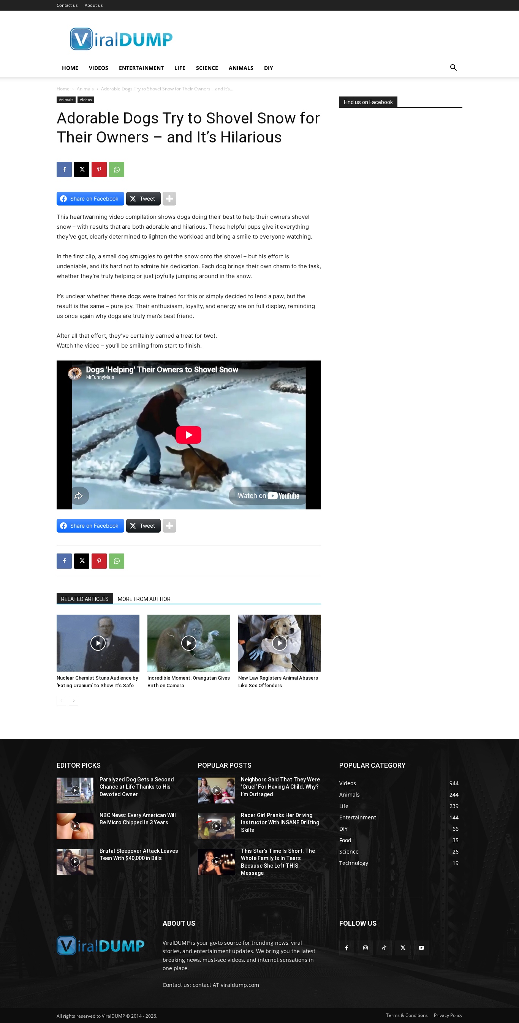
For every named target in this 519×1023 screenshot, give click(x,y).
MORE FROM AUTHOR (144, 599)
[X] (81, 169)
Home (70, 67)
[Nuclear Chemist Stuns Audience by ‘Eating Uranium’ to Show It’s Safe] (98, 643)
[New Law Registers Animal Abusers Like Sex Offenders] (279, 643)
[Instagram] (365, 948)
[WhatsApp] (116, 169)
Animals (241, 67)
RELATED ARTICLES (85, 599)
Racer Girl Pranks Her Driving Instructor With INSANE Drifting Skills (280, 822)
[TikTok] (384, 948)
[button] (453, 68)
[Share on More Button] (169, 199)
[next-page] (73, 700)
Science (207, 67)
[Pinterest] (99, 169)
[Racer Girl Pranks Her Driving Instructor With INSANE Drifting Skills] (216, 826)
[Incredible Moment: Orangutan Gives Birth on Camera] (188, 643)
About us (94, 5)
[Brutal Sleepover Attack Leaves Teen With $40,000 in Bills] (75, 862)
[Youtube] (421, 948)
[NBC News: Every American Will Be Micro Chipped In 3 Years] (75, 826)
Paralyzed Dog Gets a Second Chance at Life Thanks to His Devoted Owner (137, 786)
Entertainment (141, 67)
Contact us (67, 5)
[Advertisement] (396, 187)
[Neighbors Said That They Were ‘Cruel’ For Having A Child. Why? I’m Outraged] (216, 790)
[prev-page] (61, 700)
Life (179, 67)
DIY (268, 67)
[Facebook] (64, 169)
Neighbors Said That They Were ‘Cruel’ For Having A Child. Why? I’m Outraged (280, 786)
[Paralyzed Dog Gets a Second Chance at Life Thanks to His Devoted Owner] (75, 790)
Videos (98, 67)
